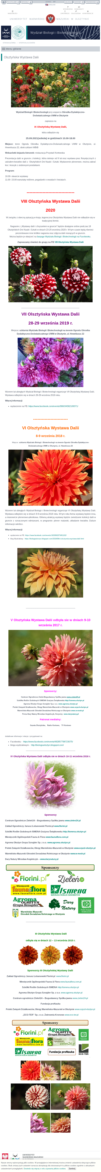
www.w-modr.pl (77, 711)
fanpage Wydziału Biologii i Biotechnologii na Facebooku (63, 236)
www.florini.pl (60, 826)
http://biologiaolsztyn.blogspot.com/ (47, 745)
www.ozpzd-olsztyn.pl (79, 707)
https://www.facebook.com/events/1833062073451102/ (46, 535)
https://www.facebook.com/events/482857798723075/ (48, 742)
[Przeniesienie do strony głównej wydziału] (18, 33)
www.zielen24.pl (73, 697)
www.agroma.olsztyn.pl (68, 704)
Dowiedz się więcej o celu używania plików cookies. (45, 1169)
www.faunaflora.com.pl (57, 837)
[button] (50, 48)
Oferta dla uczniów (27, 43)
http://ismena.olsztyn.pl (74, 700)
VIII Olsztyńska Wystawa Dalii (69, 242)
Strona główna (9, 43)
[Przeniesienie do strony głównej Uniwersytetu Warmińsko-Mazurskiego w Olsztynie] (6, 33)
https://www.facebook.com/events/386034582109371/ (53, 406)
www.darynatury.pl (71, 714)
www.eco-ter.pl (72, 1015)
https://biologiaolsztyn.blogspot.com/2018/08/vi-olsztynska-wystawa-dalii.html (54, 539)
